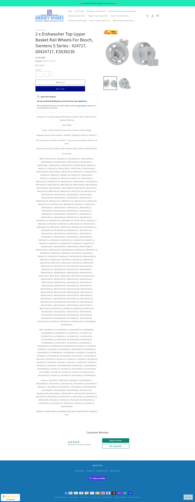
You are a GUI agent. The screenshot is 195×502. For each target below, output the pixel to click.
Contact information (120, 497)
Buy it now (60, 89)
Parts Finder (79, 471)
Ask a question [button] (115, 446)
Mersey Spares (63, 497)
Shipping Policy (102, 471)
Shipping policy (107, 497)
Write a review (116, 440)
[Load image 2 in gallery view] (124, 83)
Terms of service (96, 497)
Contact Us (90, 471)
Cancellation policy (134, 497)
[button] (147, 15)
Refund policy (74, 497)
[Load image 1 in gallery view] (110, 83)
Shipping (38, 61)
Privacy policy (84, 497)
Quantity (38, 70)
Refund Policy (115, 471)
